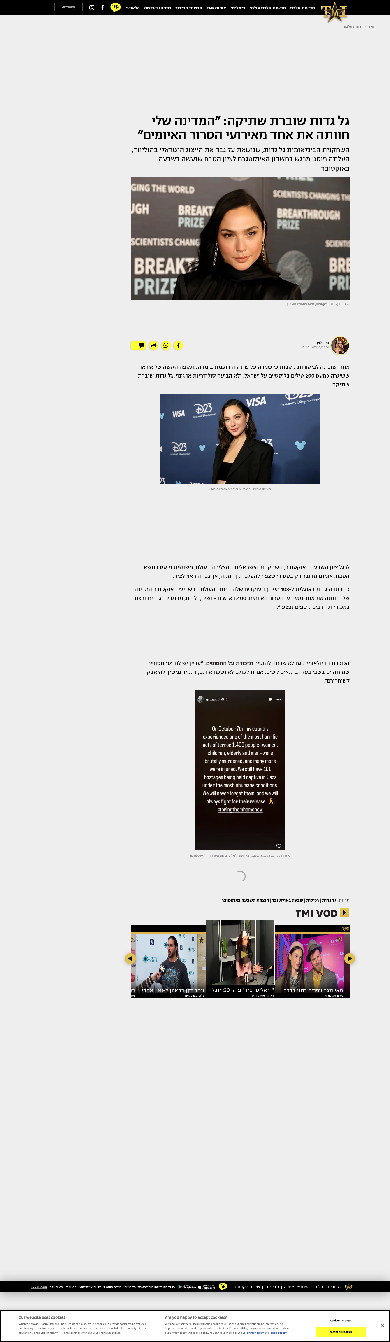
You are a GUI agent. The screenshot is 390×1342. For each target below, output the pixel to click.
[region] (195, 1326)
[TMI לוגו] (332, 7)
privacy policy (255, 1332)
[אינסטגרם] (91, 7)
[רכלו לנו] (115, 7)
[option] (240, 954)
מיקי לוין (323, 343)
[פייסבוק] (102, 7)
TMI (371, 26)
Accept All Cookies (341, 1331)
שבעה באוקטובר (287, 900)
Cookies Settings (340, 1320)
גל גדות (329, 900)
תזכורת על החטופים (229, 663)
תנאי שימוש (87, 1287)
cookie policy (279, 1332)
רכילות (312, 900)
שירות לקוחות (247, 1287)
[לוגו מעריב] (68, 7)
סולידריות (204, 376)
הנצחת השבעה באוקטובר (245, 900)
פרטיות (71, 1287)
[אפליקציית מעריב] (206, 1287)
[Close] (383, 1325)
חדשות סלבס (354, 26)
